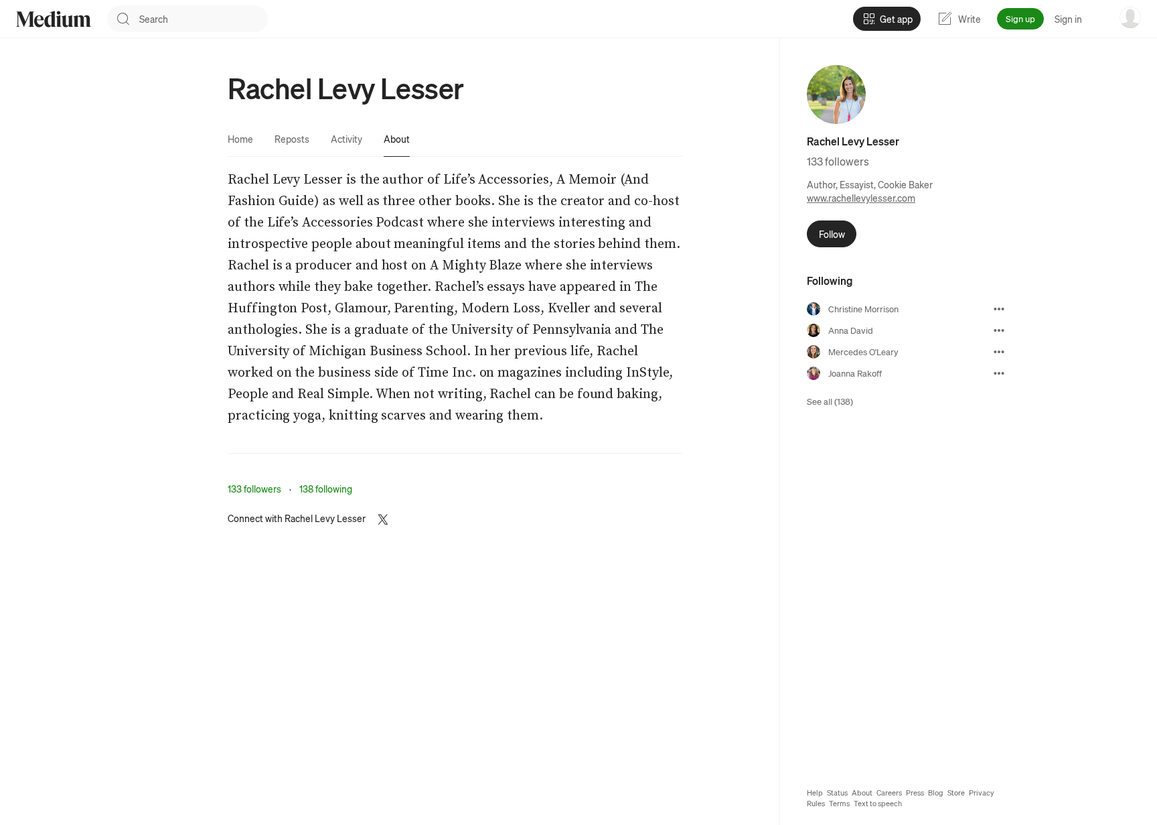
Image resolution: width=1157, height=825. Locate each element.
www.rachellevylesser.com (861, 198)
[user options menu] (1130, 17)
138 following (325, 489)
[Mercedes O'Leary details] (999, 352)
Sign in (1068, 19)
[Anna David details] (999, 330)
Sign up (1020, 18)
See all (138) (830, 401)
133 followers (254, 489)
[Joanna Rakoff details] (999, 373)
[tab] (240, 138)
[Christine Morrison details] (999, 309)
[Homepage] (53, 19)
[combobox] (203, 18)
